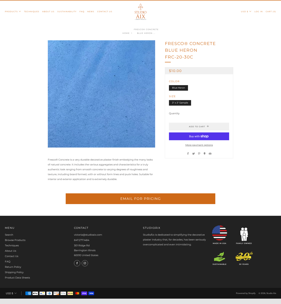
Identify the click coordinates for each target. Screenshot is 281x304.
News (90, 11)
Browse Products (15, 240)
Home (126, 33)
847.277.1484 (81, 240)
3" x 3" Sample (180, 102)
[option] (101, 94)
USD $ (244, 11)
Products (11, 11)
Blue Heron (178, 87)
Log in (258, 11)
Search (9, 234)
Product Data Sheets (17, 277)
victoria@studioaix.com (88, 234)
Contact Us (104, 11)
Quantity (174, 113)
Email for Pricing (140, 199)
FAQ (82, 11)
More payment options (199, 145)
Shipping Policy (14, 272)
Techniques (31, 11)
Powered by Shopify (246, 293)
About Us (48, 11)
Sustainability (67, 11)
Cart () (271, 11)
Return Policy (13, 266)
